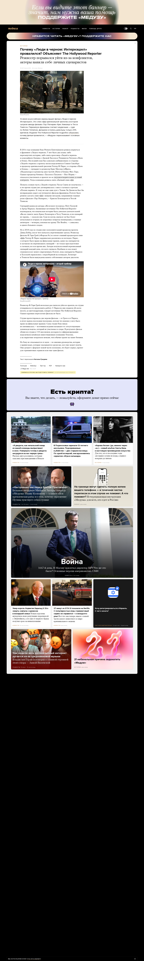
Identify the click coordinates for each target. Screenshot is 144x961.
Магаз (84, 28)
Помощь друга (95, 28)
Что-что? (33, 369)
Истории (56, 28)
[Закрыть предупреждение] (135, 959)
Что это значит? (34, 959)
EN (135, 28)
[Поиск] (131, 28)
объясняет (73, 133)
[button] (52, 92)
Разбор (65, 28)
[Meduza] (13, 28)
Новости (46, 28)
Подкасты (75, 28)
